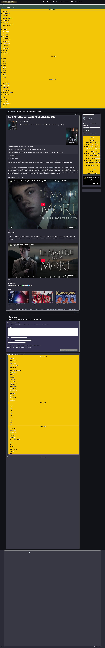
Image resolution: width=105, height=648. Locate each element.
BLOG (72, 1)
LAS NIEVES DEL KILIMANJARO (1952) (62, 303)
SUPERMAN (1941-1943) (92, 165)
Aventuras (6, 13)
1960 (4, 68)
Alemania (6, 82)
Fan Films (6, 32)
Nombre (8, 337)
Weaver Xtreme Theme (100, 646)
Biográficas (7, 17)
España (5, 87)
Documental (7, 25)
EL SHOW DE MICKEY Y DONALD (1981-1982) (92, 149)
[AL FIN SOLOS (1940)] (43, 297)
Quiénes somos (78, 1)
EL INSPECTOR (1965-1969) (92, 148)
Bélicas (5, 15)
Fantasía (5, 34)
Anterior (8, 114)
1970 (4, 70)
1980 (4, 72)
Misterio (6, 38)
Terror (5, 52)
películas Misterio (62, 309)
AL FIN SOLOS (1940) (36, 303)
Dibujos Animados (8, 24)
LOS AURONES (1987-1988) (92, 160)
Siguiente (77, 114)
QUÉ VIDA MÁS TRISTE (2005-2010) (92, 164)
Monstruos (6, 40)
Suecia (5, 104)
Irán (4, 96)
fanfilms (25, 309)
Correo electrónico (11, 340)
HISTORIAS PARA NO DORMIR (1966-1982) (92, 153)
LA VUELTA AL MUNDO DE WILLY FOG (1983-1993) (92, 158)
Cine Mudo (6, 20)
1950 (4, 67)
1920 (4, 61)
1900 (4, 58)
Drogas (5, 29)
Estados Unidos (8, 92)
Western (6, 54)
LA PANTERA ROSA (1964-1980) (92, 157)
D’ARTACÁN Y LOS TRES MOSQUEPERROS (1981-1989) (92, 146)
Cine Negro (6, 43)
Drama (5, 27)
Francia (5, 89)
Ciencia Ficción (7, 18)
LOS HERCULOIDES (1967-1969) (92, 162)
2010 (4, 77)
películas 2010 (37, 309)
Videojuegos (66, 1)
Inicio (44, 1)
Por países (52, 79)
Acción (5, 11)
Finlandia (6, 90)
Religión (5, 47)
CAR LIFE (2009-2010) (92, 144)
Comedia (5, 22)
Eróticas (6, 31)
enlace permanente (72, 309)
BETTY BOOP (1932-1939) (92, 142)
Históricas (6, 36)
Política (5, 45)
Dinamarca (6, 85)
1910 (4, 60)
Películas (49, 1)
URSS (4, 106)
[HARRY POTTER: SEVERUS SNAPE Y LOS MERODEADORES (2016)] (19, 297)
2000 (4, 76)
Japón (5, 99)
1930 (4, 63)
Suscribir (87, 130)
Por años (53, 56)
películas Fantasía (45, 309)
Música (60, 1)
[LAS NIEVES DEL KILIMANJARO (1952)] (66, 297)
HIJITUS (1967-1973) (91, 151)
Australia (6, 83)
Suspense (6, 50)
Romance (6, 48)
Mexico (5, 101)
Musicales (6, 41)
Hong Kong (6, 94)
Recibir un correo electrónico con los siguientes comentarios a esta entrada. (24, 345)
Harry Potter (30, 309)
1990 (4, 74)
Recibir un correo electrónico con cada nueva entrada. (19, 347)
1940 (4, 65)
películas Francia (53, 309)
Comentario (10, 327)
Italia (5, 97)
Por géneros (53, 9)
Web (8, 342)
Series (54, 1)
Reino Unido (7, 103)
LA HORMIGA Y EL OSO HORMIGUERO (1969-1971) (92, 155)
